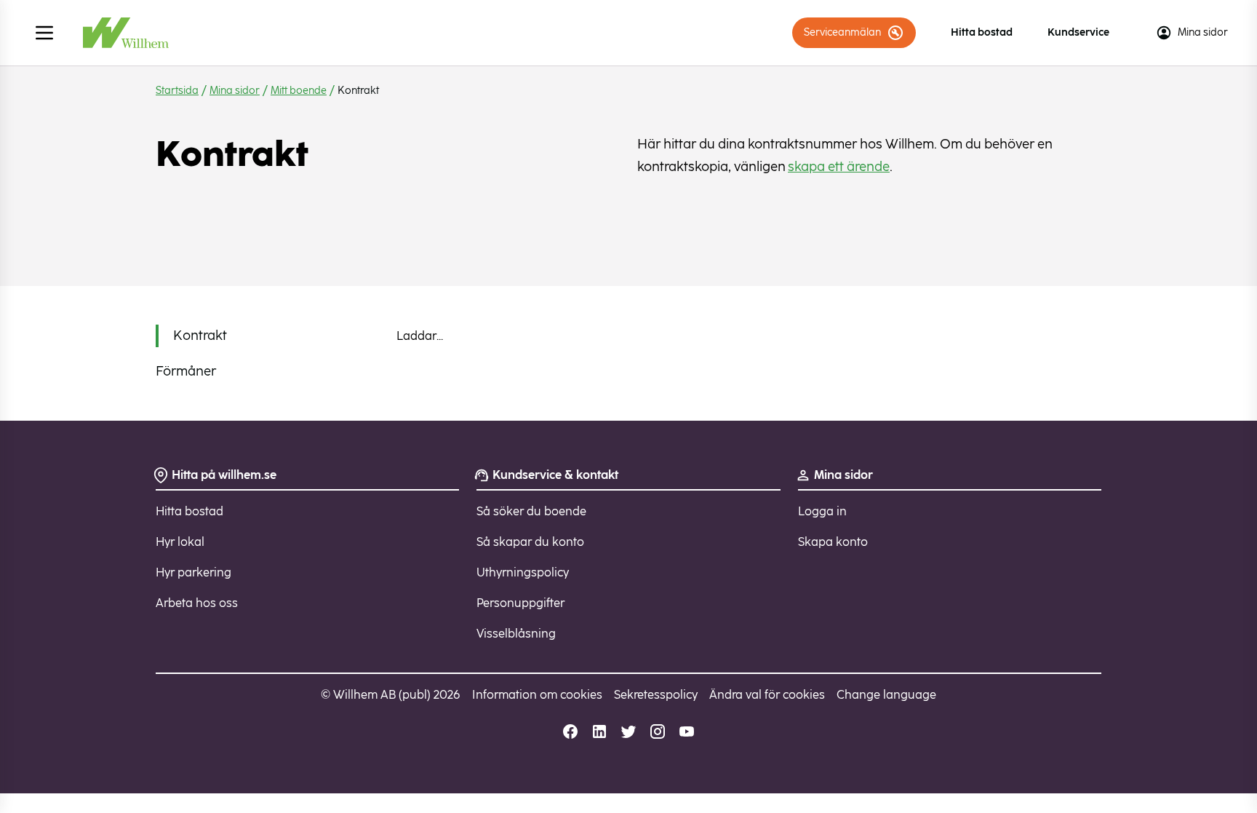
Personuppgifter (520, 603)
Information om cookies (537, 695)
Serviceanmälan (842, 32)
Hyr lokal (180, 542)
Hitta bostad (982, 32)
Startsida (177, 90)
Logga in (822, 511)
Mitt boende (299, 90)
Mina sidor (1203, 32)
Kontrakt (200, 336)
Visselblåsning (516, 634)
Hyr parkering (193, 572)
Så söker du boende (531, 511)
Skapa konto (833, 542)
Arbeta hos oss (197, 603)
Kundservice (1078, 32)
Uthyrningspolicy (522, 572)
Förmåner (186, 371)
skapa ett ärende (839, 167)
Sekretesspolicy (656, 695)
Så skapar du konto (530, 542)
